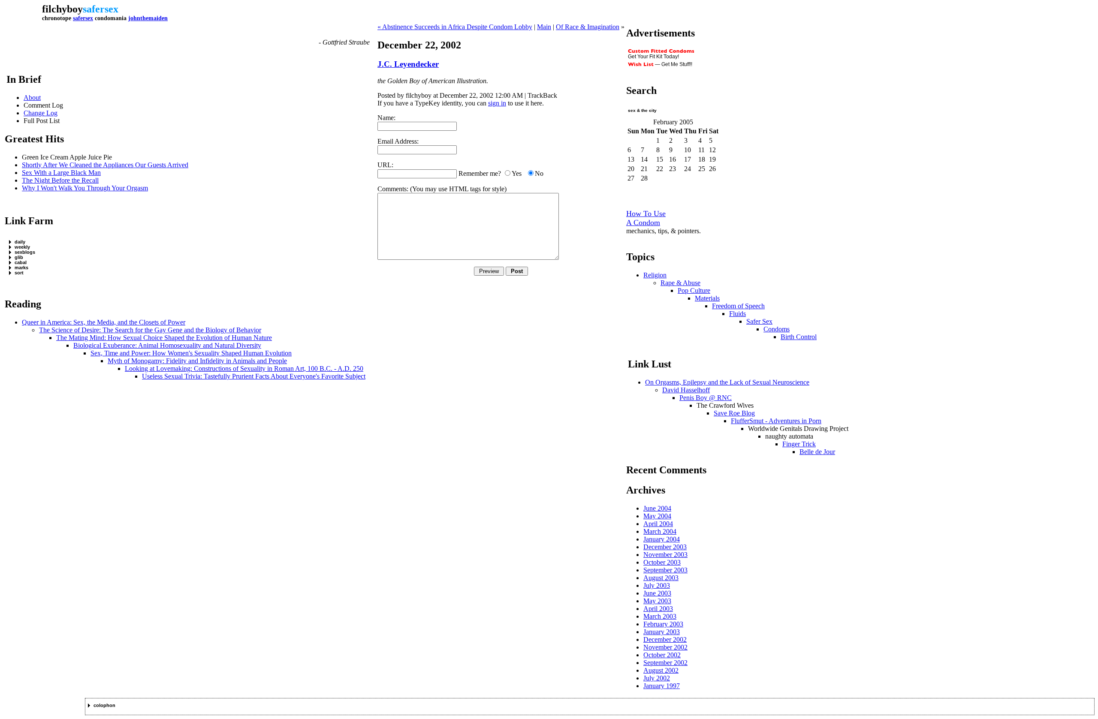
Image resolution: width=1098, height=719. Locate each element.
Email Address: (398, 141)
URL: (385, 164)
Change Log (40, 113)
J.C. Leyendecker (408, 64)
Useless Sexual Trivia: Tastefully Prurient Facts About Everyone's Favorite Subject (253, 376)
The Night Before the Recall (60, 180)
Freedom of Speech (738, 306)
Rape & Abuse (680, 282)
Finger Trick (799, 444)
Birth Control (799, 336)
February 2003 (663, 624)
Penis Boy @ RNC (705, 397)
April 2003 (658, 608)
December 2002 (665, 639)
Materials (707, 298)
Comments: (392, 189)
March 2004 (659, 531)
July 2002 (656, 678)
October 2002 (662, 655)
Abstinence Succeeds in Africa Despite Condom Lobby (457, 26)
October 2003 (662, 562)
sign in (497, 103)
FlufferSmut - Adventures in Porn (776, 420)
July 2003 (656, 585)
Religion (655, 275)
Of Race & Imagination (587, 26)
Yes (517, 173)
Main (544, 26)
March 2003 (659, 616)
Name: (386, 117)
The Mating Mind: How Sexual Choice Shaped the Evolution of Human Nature (164, 337)
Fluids (737, 313)
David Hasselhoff (686, 390)
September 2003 (665, 570)
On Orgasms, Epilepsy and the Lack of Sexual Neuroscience (727, 382)
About (32, 97)
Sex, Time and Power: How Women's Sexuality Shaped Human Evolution (191, 353)
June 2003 (657, 593)
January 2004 (661, 539)
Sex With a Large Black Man (61, 172)
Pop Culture (694, 290)
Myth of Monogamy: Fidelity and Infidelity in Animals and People (197, 360)
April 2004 (658, 523)
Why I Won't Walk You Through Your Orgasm (85, 188)
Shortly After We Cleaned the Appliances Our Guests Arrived (105, 164)
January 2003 (661, 631)
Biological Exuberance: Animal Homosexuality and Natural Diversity (167, 345)
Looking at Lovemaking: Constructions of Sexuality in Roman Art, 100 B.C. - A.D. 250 (244, 368)
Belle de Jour (817, 451)
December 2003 (665, 547)
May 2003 (657, 601)
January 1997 (661, 685)
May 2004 (657, 516)
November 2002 (665, 647)
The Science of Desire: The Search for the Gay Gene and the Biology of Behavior (150, 330)
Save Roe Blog (734, 413)
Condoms (776, 329)
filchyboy (62, 9)
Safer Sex (759, 321)
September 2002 (665, 662)
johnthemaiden (148, 18)
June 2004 (657, 508)
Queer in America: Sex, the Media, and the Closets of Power (103, 322)
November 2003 (665, 554)
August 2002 (661, 670)
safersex (83, 18)
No (539, 173)
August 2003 (661, 577)
